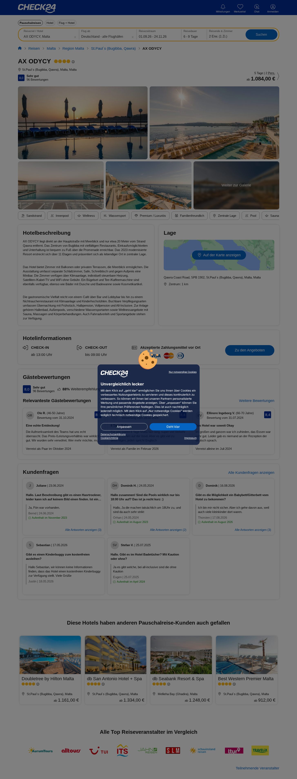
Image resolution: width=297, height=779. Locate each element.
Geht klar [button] (173, 427)
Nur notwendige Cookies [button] (183, 372)
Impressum (190, 438)
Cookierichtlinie (109, 438)
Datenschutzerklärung (113, 434)
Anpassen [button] (124, 427)
